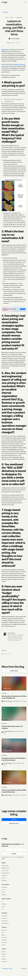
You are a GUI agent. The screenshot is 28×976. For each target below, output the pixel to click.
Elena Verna (5, 49)
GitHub (3, 951)
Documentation (5, 923)
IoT (2, 909)
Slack (3, 956)
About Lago (4, 930)
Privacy (20, 857)
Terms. (3, 858)
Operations (4, 894)
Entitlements (4, 875)
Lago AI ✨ (4, 878)
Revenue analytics (5, 873)
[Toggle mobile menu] (25, 2)
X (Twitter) (4, 961)
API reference (4, 915)
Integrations (4, 880)
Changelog (4, 918)
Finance (3, 892)
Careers (3, 935)
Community (4, 920)
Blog (3, 932)
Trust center (4, 942)
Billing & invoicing (5, 868)
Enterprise (4, 904)
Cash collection (5, 870)
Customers (4, 937)
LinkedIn (3, 954)
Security (3, 944)
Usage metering (5, 865)
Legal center (4, 940)
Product (3, 889)
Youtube (3, 959)
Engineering (4, 887)
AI (2, 901)
